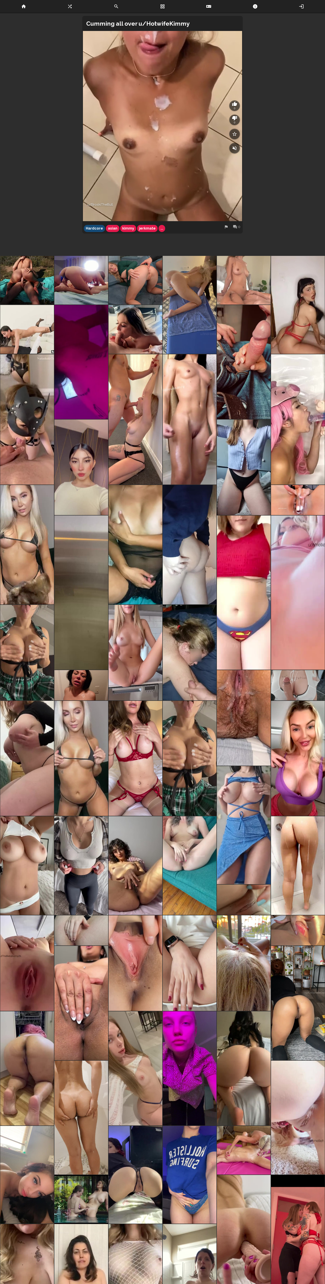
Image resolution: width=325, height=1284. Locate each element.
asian (112, 228)
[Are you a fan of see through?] (135, 545)
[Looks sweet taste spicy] (135, 865)
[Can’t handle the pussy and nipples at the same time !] (244, 1150)
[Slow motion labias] (27, 963)
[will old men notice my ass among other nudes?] (189, 545)
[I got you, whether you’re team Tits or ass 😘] (81, 865)
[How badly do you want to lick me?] (189, 963)
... (162, 228)
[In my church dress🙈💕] (244, 899)
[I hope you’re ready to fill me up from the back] (244, 1068)
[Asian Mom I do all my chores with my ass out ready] (27, 1068)
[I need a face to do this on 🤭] (135, 1175)
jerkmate (147, 228)
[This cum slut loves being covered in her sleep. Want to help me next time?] (189, 653)
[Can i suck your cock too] (244, 362)
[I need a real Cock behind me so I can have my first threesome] (81, 280)
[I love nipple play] (135, 758)
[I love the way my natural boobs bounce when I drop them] (189, 1175)
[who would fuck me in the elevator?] (81, 592)
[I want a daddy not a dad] (244, 592)
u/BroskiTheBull (100, 205)
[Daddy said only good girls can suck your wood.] (27, 545)
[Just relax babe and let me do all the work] (244, 280)
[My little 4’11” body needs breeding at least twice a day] (189, 1068)
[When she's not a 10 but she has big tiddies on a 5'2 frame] (27, 758)
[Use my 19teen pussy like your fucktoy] (298, 930)
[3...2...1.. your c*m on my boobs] (189, 758)
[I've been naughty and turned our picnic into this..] (27, 280)
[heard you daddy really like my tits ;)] (27, 653)
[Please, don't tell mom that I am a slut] (298, 758)
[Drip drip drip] (244, 718)
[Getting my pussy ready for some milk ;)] (81, 1003)
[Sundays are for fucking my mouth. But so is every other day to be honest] (135, 419)
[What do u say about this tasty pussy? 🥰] (81, 930)
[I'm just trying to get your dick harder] (244, 825)
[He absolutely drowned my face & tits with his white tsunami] (81, 685)
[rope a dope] (298, 685)
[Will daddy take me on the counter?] (135, 653)
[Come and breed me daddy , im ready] (27, 1175)
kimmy (128, 228)
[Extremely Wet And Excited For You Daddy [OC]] (298, 500)
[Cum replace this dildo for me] (244, 963)
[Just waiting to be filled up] (298, 1003)
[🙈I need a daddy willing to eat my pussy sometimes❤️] (298, 592)
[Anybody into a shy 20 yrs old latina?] (81, 467)
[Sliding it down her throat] (81, 362)
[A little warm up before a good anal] (135, 280)
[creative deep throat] (27, 329)
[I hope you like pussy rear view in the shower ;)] (298, 865)
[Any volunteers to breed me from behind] (298, 1117)
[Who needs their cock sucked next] (135, 329)
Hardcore (94, 228)
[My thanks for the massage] (189, 305)
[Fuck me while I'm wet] (81, 1117)
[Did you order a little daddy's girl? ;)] (244, 467)
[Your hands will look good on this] (298, 305)
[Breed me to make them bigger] (81, 758)
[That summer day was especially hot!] (81, 1199)
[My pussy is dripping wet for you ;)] (135, 963)
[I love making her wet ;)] (189, 865)
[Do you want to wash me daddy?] (189, 419)
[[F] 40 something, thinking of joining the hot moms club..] (27, 865)
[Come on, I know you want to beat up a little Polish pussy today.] (135, 1068)
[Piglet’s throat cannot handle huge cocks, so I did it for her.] (298, 419)
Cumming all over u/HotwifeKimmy (138, 23)
